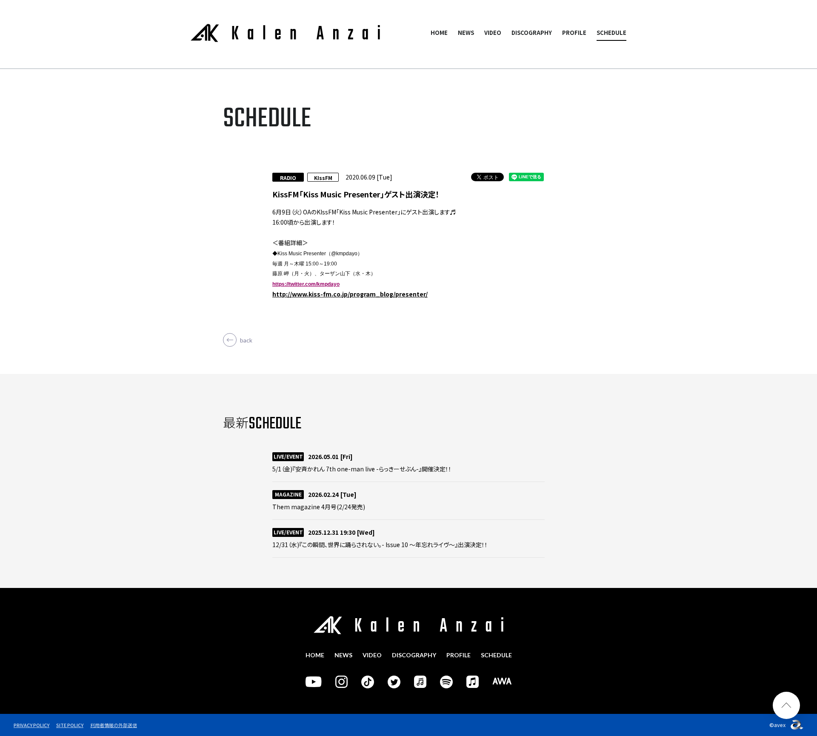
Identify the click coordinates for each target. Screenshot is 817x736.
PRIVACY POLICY (31, 725)
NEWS (466, 33)
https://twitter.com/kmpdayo (306, 284)
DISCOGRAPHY (531, 33)
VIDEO (492, 33)
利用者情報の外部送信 (113, 725)
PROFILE (574, 33)
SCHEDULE (611, 33)
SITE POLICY (69, 725)
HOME (439, 33)
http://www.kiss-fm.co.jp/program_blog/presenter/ (350, 294)
